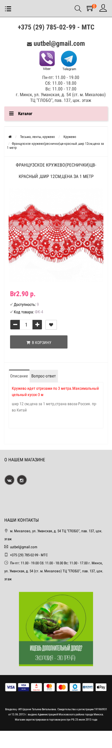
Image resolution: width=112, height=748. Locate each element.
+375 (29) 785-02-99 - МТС (56, 27)
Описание (19, 376)
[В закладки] (51, 325)
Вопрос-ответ (43, 376)
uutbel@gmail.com (59, 43)
